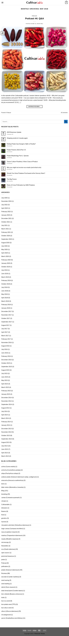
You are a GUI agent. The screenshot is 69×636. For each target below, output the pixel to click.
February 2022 (6, 211)
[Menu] (2, 2)
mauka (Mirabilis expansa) (9, 539)
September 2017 (6, 322)
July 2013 (4, 446)
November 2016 (6, 342)
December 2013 (6, 428)
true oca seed (5, 601)
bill (42, 23)
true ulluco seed (6, 608)
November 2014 (6, 401)
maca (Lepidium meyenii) (9, 532)
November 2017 (6, 315)
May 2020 (4, 249)
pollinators (4, 566)
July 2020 (4, 246)
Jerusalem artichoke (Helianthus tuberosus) (15, 525)
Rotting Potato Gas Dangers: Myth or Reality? (21, 144)
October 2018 (5, 284)
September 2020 (6, 239)
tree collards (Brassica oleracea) (11, 594)
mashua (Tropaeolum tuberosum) (11, 535)
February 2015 (6, 390)
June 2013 (4, 449)
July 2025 (4, 198)
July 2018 (4, 287)
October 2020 (5, 235)
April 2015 (4, 384)
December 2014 (6, 397)
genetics (4, 518)
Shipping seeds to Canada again (17, 138)
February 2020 (6, 260)
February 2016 (6, 356)
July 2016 (4, 349)
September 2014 (6, 404)
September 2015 (6, 366)
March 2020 (5, 256)
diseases (4, 508)
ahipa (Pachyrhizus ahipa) (9, 473)
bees (2, 484)
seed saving (5, 580)
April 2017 (4, 332)
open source (5, 552)
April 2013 (4, 452)
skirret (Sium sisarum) (8, 587)
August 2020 (5, 242)
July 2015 (4, 373)
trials (2, 597)
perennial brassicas (7, 556)
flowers (3, 511)
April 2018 (4, 297)
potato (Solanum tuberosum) (10, 570)
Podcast (34, 15)
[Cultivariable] (34, 3)
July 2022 (4, 204)
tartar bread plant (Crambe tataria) (12, 590)
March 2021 (5, 229)
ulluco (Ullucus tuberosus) (9, 611)
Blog (2, 490)
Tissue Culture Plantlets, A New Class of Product (22, 161)
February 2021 (6, 232)
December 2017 (6, 311)
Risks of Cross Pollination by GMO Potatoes (21, 185)
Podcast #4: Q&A (34, 18)
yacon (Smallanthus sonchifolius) (11, 618)
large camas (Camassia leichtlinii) (12, 528)
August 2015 (5, 370)
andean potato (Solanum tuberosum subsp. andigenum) (19, 477)
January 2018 (5, 308)
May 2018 (4, 294)
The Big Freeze (12, 179)
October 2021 (5, 222)
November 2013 (6, 432)
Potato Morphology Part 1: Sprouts (18, 155)
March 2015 (5, 387)
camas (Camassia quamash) (10, 497)
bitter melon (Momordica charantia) (12, 487)
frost (2, 515)
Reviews (4, 573)
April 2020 (4, 253)
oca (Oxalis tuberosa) (8, 549)
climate (3, 501)
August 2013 (5, 442)
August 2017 (5, 325)
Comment (9, 157)
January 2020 (5, 263)
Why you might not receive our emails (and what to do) (24, 167)
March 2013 (5, 456)
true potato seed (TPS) (8, 604)
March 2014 (5, 418)
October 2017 (5, 318)
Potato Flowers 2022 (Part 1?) (16, 150)
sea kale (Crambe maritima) (10, 577)
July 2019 (4, 270)
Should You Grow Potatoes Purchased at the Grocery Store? (26, 173)
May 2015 (4, 380)
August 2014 (5, 408)
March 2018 (5, 301)
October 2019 (5, 266)
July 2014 (4, 411)
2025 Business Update (14, 132)
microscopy (5, 542)
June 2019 (4, 273)
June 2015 (4, 377)
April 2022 (4, 208)
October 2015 (5, 363)
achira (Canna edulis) (8, 466)
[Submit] (66, 121)
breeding (4, 494)
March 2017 (5, 335)
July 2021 (4, 225)
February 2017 (6, 339)
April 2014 (4, 415)
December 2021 (6, 218)
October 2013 (5, 435)
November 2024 (6, 201)
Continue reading (34, 106)
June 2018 (4, 291)
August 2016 (5, 346)
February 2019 (6, 280)
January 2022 (5, 215)
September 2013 (6, 439)
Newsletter (4, 546)
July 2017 (4, 328)
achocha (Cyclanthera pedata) (11, 470)
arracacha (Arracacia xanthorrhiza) (12, 480)
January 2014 (5, 425)
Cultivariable (5, 504)
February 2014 (6, 421)
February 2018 (6, 304)
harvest (3, 521)
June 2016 (4, 353)
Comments (64, 112)
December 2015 (6, 359)
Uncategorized (6, 614)
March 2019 (5, 277)
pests (3, 559)
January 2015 (5, 394)
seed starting (5, 583)
